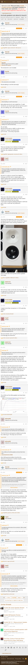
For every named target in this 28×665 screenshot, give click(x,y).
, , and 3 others (12, 154)
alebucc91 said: (5, 31)
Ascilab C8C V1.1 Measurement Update (15, 622)
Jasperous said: (5, 326)
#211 (26, 305)
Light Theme (5, 656)
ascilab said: (4, 79)
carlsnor (5, 632)
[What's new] (23, 1)
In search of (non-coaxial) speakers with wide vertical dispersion (15, 630)
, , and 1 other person (12, 47)
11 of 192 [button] (14, 597)
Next (19, 597)
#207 (26, 163)
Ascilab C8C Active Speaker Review (14, 608)
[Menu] (2, 1)
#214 (26, 392)
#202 (26, 57)
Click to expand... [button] (14, 487)
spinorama (16, 19)
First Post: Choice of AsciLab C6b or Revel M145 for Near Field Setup (14, 639)
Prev (9, 597)
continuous (17, 17)
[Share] (24, 28)
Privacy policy (18, 658)
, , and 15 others (11, 277)
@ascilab (4, 62)
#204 (26, 96)
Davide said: (4, 60)
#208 (26, 194)
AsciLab (3, 17)
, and (8, 313)
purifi (2, 19)
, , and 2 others (11, 512)
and (7, 414)
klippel (22, 17)
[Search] (26, 1)
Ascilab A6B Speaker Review (12, 615)
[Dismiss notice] (25, 5)
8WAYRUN (17, 663)
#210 (26, 287)
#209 (26, 217)
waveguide (21, 19)
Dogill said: (4, 350)
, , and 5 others (10, 338)
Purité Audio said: (5, 166)
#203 (26, 76)
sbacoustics (9, 19)
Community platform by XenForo (13, 661)
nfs (25, 17)
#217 (26, 472)
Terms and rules (10, 658)
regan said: (4, 548)
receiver (9, 65)
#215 (26, 424)
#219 (26, 545)
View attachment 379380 (7, 454)
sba (5, 19)
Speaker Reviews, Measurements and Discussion (13, 609)
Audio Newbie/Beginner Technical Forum (16, 641)
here (22, 9)
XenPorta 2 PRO (4, 663)
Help (23, 658)
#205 (26, 116)
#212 (26, 323)
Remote (3, 65)
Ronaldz (5, 641)
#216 (26, 446)
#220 (26, 570)
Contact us (3, 658)
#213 (26, 347)
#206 (26, 144)
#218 (26, 522)
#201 (26, 28)
